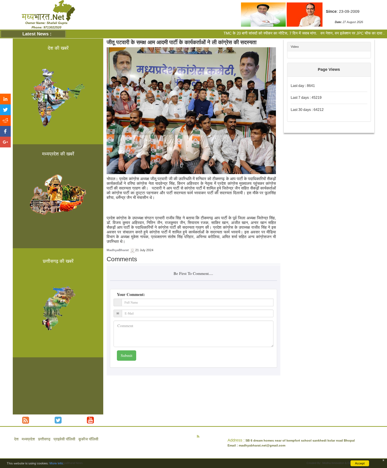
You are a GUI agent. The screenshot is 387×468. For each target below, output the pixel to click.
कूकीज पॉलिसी (88, 439)
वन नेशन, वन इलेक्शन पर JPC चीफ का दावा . (332, 33)
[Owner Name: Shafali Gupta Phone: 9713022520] (48, 10)
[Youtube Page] (90, 420)
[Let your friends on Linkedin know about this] (5, 99)
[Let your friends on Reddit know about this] (5, 120)
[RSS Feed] (25, 420)
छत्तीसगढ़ (44, 439)
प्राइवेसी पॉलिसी (64, 439)
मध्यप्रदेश (28, 439)
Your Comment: (131, 294)
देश (16, 439)
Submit (126, 355)
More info (56, 463)
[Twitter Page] (58, 420)
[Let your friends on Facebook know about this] (5, 131)
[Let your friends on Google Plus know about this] (5, 142)
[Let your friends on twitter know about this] (5, 109)
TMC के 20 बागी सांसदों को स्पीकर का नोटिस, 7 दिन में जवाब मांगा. (251, 33)
